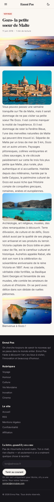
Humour (6, 377)
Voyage (8, 14)
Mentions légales (11, 422)
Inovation (7, 392)
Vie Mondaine (9, 387)
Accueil (6, 411)
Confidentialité (10, 427)
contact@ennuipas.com (13, 483)
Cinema (6, 397)
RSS (4, 416)
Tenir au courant (14, 472)
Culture (6, 382)
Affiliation (7, 432)
